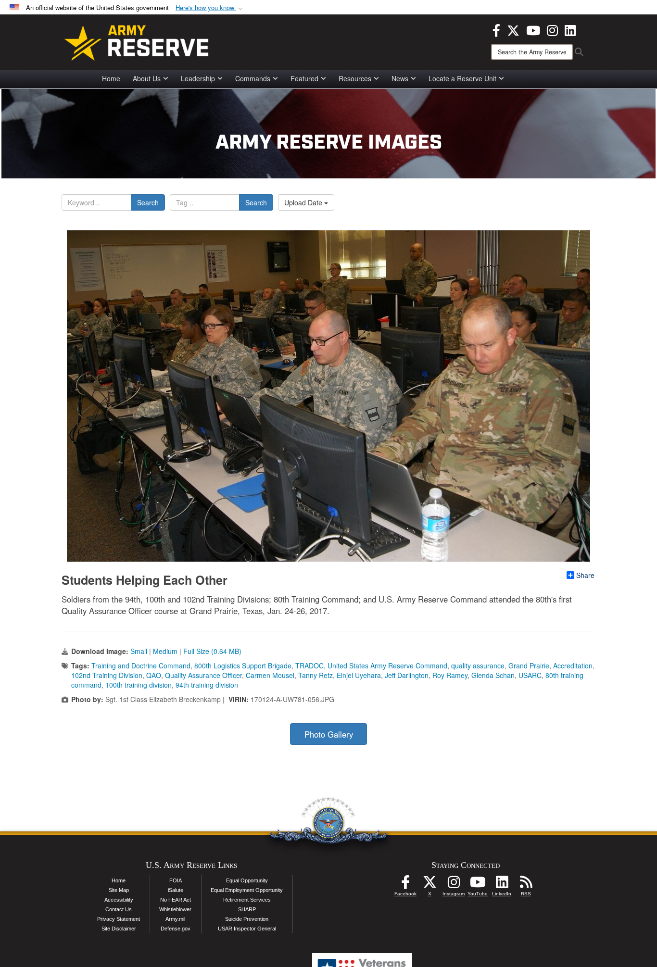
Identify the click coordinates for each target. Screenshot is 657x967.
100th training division (138, 685)
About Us (147, 78)
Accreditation (573, 665)
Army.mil (175, 919)
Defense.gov (175, 928)
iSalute (175, 890)
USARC (530, 675)
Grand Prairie (528, 665)
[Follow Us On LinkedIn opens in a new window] (502, 885)
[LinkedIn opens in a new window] (570, 29)
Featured (304, 78)
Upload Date (304, 202)
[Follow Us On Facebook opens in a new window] (405, 885)
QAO (153, 675)
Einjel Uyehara (359, 675)
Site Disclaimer (118, 928)
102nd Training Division (106, 675)
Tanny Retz (315, 675)
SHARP (247, 909)
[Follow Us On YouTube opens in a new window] (478, 885)
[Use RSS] (526, 885)
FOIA (175, 880)
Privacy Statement (118, 919)
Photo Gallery (328, 734)
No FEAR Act (175, 900)
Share (585, 575)
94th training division (207, 685)
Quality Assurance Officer (203, 675)
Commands (252, 78)
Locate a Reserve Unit (462, 78)
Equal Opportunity (247, 880)
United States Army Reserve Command (387, 665)
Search (148, 202)
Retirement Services (247, 900)
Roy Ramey (449, 675)
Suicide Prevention (246, 919)
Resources (355, 78)
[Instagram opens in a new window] (552, 29)
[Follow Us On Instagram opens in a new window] (454, 885)
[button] (210, 8)
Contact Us (118, 909)
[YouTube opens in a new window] (533, 29)
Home (111, 78)
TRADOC (309, 665)
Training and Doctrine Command (140, 665)
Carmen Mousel (270, 675)
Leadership (198, 78)
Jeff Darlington (407, 675)
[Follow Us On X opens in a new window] (429, 885)
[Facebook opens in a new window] (496, 29)
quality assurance (478, 665)
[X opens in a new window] (513, 29)
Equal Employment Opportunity (247, 890)
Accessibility (118, 900)
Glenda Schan (493, 675)
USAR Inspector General (247, 928)
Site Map (119, 890)
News (400, 78)
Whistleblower (175, 909)
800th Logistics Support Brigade (242, 665)
